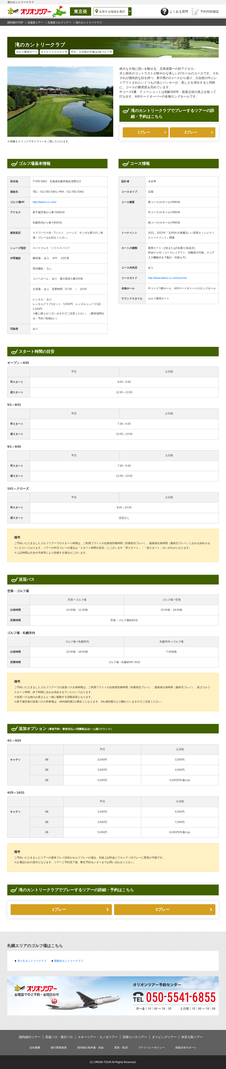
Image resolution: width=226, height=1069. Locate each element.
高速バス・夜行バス (59, 1037)
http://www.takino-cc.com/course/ (167, 278)
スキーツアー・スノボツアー (98, 1037)
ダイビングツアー (164, 1037)
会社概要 (35, 1047)
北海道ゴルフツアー (59, 22)
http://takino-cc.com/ (44, 202)
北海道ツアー (35, 22)
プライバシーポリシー (151, 1047)
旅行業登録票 (59, 1047)
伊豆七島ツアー (192, 1037)
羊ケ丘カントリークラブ (31, 960)
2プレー (191, 132)
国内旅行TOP (15, 22)
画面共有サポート (185, 1047)
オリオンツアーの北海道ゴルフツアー (37, 12)
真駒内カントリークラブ (68, 960)
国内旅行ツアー (30, 1037)
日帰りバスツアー (134, 1037)
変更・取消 (121, 1047)
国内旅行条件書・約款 (90, 1047)
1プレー (144, 132)
